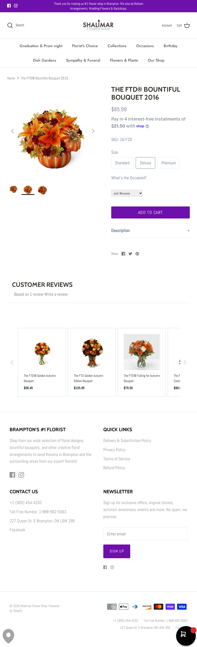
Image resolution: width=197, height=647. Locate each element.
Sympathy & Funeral (83, 60)
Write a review (56, 294)
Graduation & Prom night (41, 46)
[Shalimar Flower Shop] (98, 25)
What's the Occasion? (128, 177)
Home (11, 78)
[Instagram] (16, 5)
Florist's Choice (85, 46)
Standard (122, 163)
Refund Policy (114, 467)
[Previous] (12, 131)
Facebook (17, 529)
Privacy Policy (114, 449)
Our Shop (156, 60)
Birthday (171, 46)
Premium (168, 163)
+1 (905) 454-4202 (26, 502)
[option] (52, 131)
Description (120, 230)
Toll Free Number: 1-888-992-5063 (38, 511)
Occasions (145, 46)
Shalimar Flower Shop (33, 606)
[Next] (93, 131)
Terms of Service (116, 458)
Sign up (117, 551)
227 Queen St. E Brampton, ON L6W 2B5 (42, 521)
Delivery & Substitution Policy (127, 440)
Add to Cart (150, 212)
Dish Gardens (44, 60)
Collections (117, 46)
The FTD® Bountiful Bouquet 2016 (44, 78)
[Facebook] (9, 5)
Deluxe (145, 163)
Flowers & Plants (124, 60)
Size (114, 152)
